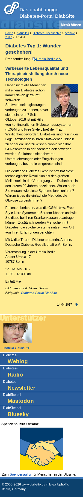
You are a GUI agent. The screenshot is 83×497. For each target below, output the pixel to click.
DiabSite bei (18, 398)
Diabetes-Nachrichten (47, 33)
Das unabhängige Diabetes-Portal (47, 13)
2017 (8, 37)
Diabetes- (15, 358)
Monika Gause (14, 348)
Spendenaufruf (21, 474)
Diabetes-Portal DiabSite (39, 293)
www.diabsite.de (33, 484)
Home (9, 33)
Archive (70, 33)
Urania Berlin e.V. (49, 59)
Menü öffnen (71, 25)
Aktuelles (23, 33)
